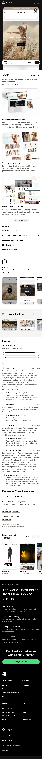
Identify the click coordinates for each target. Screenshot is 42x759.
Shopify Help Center (9, 709)
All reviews (7, 363)
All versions (16, 512)
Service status (26, 719)
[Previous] (33, 313)
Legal (23, 716)
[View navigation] (38, 2)
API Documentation (8, 712)
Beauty (4, 689)
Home (4, 696)
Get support (8, 496)
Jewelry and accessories (10, 692)
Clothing (5, 685)
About (24, 709)
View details (6, 512)
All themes (18, 496)
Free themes (26, 689)
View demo (29, 62)
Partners (24, 712)
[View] (9, 325)
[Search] (33, 2)
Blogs (4, 719)
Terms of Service (8, 736)
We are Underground (11, 84)
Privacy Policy (7, 740)
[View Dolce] (27, 290)
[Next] (38, 313)
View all (26, 536)
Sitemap (5, 750)
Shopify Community (9, 716)
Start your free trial (21, 662)
